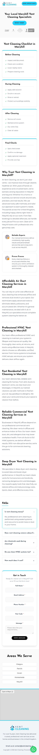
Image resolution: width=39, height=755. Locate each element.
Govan (19, 673)
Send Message (19, 638)
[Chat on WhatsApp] (33, 749)
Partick (19, 669)
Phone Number (19, 604)
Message (19, 623)
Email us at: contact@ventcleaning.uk (19, 746)
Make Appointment (29, 3)
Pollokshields (19, 677)
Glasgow (19, 664)
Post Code (19, 614)
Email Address (19, 595)
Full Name (19, 586)
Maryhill (19, 682)
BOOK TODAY (19, 23)
